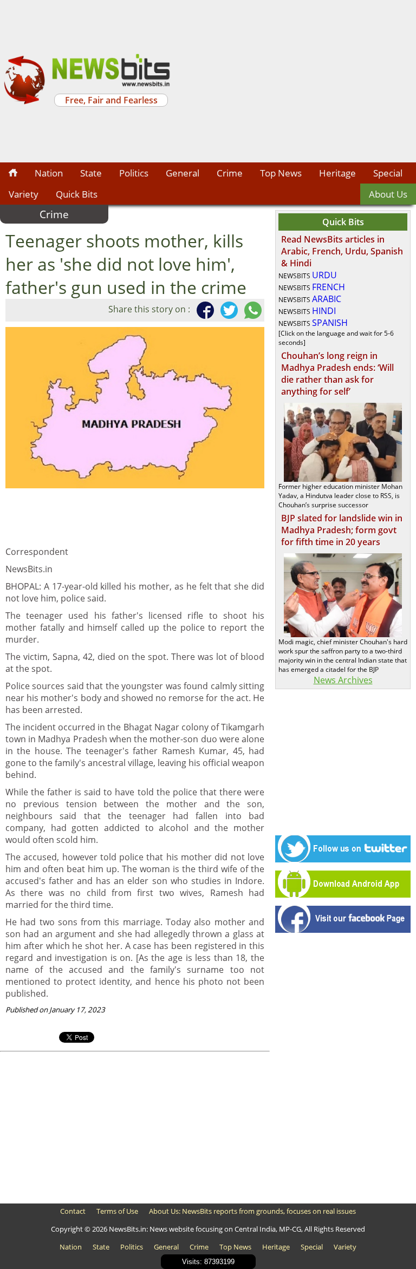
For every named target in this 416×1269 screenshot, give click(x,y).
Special (387, 173)
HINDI (324, 311)
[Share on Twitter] (227, 310)
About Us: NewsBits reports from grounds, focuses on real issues (252, 1211)
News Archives (343, 680)
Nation (49, 173)
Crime (230, 173)
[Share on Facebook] (203, 310)
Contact (73, 1211)
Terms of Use (117, 1211)
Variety (23, 194)
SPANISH (330, 323)
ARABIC (326, 299)
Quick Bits (77, 194)
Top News (281, 173)
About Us (388, 194)
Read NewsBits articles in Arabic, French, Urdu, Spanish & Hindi (342, 251)
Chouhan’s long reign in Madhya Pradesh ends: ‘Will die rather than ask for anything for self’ (337, 373)
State (91, 173)
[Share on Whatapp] (251, 310)
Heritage (337, 173)
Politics (133, 173)
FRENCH (328, 287)
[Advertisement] (295, 81)
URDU (324, 275)
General (182, 173)
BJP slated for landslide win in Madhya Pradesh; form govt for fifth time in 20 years (341, 530)
